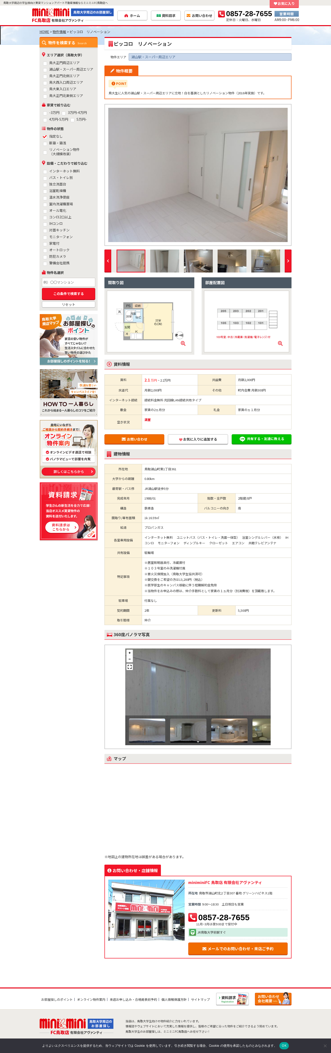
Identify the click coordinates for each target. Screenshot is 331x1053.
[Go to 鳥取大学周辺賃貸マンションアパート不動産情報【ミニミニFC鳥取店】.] (44, 31)
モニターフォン (61, 237)
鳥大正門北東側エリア (66, 95)
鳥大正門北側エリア (64, 76)
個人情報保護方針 (174, 999)
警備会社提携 (59, 263)
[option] (198, 175)
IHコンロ (56, 223)
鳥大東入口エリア (62, 89)
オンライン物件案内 (91, 999)
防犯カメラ (57, 256)
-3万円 (54, 112)
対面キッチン (59, 230)
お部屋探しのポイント (57, 999)
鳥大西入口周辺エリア (66, 82)
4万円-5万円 (58, 119)
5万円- (82, 119)
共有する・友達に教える (265, 438)
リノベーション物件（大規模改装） (64, 151)
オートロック (59, 250)
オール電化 (57, 210)
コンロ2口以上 (60, 217)
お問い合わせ (137, 439)
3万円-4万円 (77, 112)
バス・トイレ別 (61, 177)
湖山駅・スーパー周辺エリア (71, 69)
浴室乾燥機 (57, 190)
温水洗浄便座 (59, 197)
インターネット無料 (64, 171)
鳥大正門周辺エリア (64, 62)
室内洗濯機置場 (61, 204)
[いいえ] (325, 1045)
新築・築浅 (57, 143)
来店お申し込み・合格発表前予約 (133, 999)
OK (284, 1045)
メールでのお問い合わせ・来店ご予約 (241, 948)
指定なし (56, 136)
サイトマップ (200, 999)
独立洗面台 (57, 184)
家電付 (54, 243)
